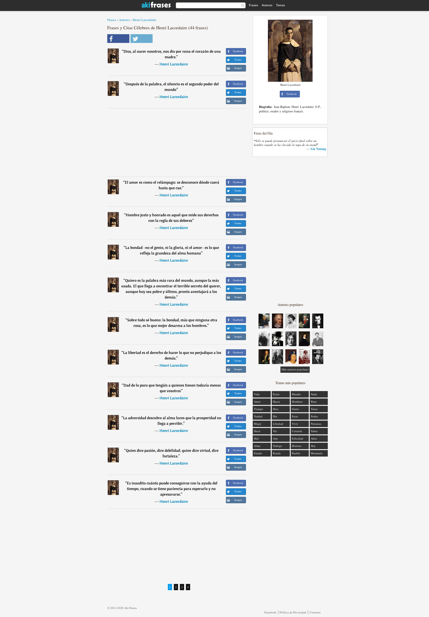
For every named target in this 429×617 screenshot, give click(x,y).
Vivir (295, 424)
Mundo (296, 394)
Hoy (313, 446)
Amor (257, 402)
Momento (317, 453)
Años (314, 438)
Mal (256, 438)
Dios (275, 409)
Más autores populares (295, 369)
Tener (314, 409)
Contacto (315, 612)
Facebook (270, 612)
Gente (295, 409)
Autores (267, 5)
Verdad (258, 416)
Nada (314, 394)
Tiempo (258, 409)
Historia (296, 446)
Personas (316, 424)
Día (275, 416)
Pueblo (296, 453)
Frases (253, 5)
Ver (275, 431)
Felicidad (297, 438)
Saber (314, 431)
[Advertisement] (177, 142)
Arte (275, 438)
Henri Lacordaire (144, 19)
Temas (280, 5)
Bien (314, 402)
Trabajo (277, 446)
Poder (314, 416)
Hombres (297, 402)
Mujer (257, 424)
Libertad (278, 424)
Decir (257, 431)
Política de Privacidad (293, 612)
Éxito (276, 394)
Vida (257, 394)
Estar (295, 416)
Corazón (297, 431)
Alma (257, 446)
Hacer (276, 402)
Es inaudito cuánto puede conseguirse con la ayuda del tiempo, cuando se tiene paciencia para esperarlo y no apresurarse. (172, 488)
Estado (258, 453)
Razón (277, 453)
